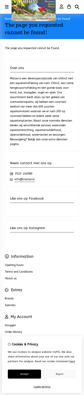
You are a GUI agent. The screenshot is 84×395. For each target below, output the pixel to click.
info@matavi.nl (25, 179)
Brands (9, 298)
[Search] (77, 7)
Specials (10, 305)
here (72, 361)
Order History (13, 332)
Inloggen (10, 325)
